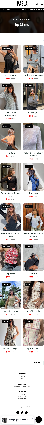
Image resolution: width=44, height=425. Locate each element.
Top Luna (33, 193)
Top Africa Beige (33, 311)
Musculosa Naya (10, 311)
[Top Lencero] (10, 59)
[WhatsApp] (26, 412)
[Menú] (42, 4)
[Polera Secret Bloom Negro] (10, 177)
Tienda (22, 378)
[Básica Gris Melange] (33, 59)
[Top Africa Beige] (33, 294)
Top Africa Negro (11, 349)
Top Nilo (33, 274)
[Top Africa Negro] (10, 332)
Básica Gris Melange (33, 75)
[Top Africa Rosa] (33, 332)
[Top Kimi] (10, 136)
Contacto (22, 376)
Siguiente (36, 363)
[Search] (33, 4)
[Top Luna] (33, 177)
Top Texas (10, 274)
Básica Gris (33, 113)
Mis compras (22, 396)
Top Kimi (11, 153)
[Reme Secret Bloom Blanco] (33, 217)
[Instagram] (17, 412)
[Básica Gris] (33, 96)
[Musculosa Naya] (10, 294)
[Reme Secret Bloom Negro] (10, 217)
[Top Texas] (10, 257)
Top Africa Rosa (33, 349)
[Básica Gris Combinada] (10, 96)
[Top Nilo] (33, 257)
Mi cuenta (22, 394)
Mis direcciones (22, 399)
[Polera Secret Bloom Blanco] (33, 136)
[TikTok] (22, 412)
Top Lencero (10, 75)
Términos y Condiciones (22, 386)
